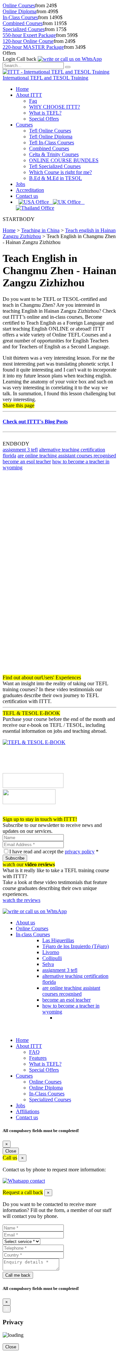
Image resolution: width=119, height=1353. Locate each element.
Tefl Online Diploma (50, 136)
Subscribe (14, 858)
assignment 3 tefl (20, 449)
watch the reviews (21, 900)
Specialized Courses (24, 29)
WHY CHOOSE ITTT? (54, 107)
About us (25, 922)
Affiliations (27, 1111)
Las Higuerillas (58, 940)
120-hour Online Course (28, 41)
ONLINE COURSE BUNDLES (64, 160)
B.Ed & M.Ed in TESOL (55, 178)
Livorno (50, 952)
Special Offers (44, 119)
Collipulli (52, 958)
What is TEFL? (45, 113)
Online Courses (19, 5)
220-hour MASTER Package (33, 47)
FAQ (34, 1052)
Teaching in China (40, 230)
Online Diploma (19, 11)
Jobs (20, 184)
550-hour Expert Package (29, 35)
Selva (48, 964)
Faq (33, 101)
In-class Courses (33, 934)
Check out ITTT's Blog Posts (35, 421)
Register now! (17, 813)
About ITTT (29, 95)
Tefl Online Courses (50, 130)
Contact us (27, 196)
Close (10, 1151)
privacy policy (80, 851)
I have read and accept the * (54, 851)
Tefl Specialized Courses (55, 166)
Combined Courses (23, 23)
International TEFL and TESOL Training (45, 78)
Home (22, 89)
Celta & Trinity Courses (54, 154)
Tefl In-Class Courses (51, 142)
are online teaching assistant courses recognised (67, 455)
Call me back (17, 1275)
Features (38, 1058)
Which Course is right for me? (60, 172)
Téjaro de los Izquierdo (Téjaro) (75, 946)
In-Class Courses (20, 17)
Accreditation (30, 190)
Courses (24, 124)
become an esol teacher (27, 461)
